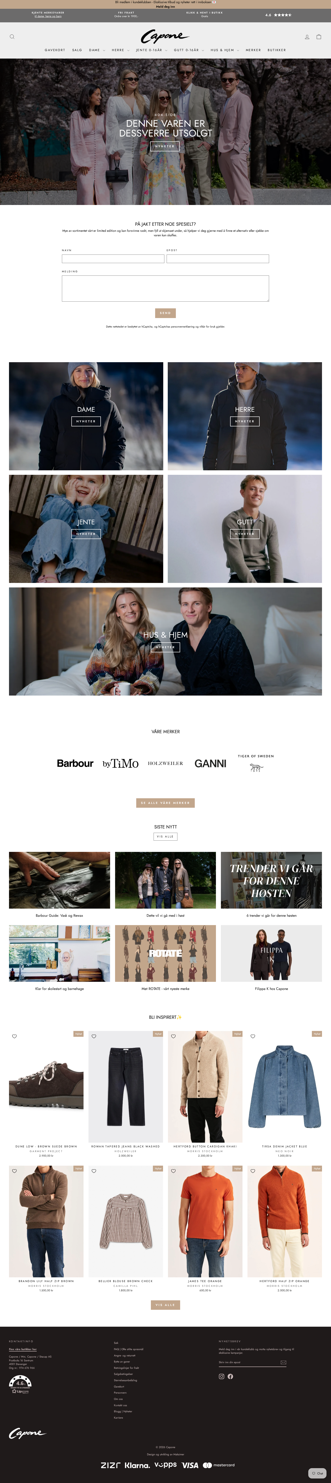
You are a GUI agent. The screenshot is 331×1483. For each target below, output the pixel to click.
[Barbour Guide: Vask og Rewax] (59, 880)
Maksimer (178, 1454)
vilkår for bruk (207, 326)
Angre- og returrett (124, 1355)
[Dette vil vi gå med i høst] (165, 880)
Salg (77, 50)
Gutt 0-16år (187, 50)
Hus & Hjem (223, 50)
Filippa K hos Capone (271, 988)
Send (165, 313)
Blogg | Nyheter (123, 1411)
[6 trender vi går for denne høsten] (271, 880)
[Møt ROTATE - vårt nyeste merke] (165, 953)
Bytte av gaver (122, 1361)
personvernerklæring (183, 326)
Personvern (120, 1392)
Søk (116, 1343)
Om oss (118, 1399)
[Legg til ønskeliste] (14, 1036)
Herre (119, 50)
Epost (172, 250)
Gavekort (55, 50)
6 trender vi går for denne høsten (272, 915)
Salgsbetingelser (123, 1374)
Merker (253, 50)
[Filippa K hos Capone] (271, 953)
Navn (67, 250)
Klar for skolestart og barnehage (59, 988)
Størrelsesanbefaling (125, 1380)
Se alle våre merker (165, 803)
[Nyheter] (86, 416)
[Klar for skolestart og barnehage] (59, 953)
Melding (70, 271)
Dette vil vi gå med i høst (165, 915)
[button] (282, 15)
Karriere (118, 1417)
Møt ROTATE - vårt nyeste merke (165, 988)
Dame (95, 50)
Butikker (277, 50)
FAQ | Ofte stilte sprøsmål (128, 1349)
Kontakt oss (120, 1405)
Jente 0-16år (150, 50)
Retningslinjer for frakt (126, 1368)
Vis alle (165, 837)
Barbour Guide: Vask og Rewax (59, 915)
